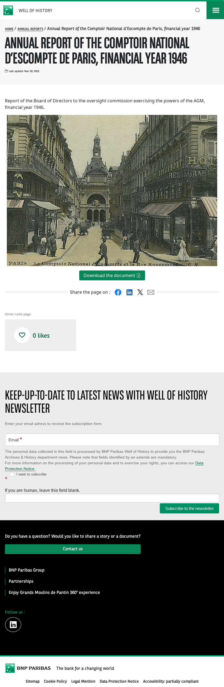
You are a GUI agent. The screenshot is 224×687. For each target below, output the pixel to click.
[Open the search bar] (197, 10)
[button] (22, 335)
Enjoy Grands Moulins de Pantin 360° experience (54, 593)
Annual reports (30, 29)
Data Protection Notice (119, 682)
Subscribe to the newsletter (189, 508)
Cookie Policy (55, 682)
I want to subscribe (30, 474)
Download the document (110, 275)
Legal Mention (83, 682)
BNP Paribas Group (27, 570)
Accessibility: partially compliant (171, 682)
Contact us (73, 549)
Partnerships (21, 581)
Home (9, 29)
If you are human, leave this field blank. (42, 490)
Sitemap (33, 682)
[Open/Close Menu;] (215, 10)
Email (15, 439)
